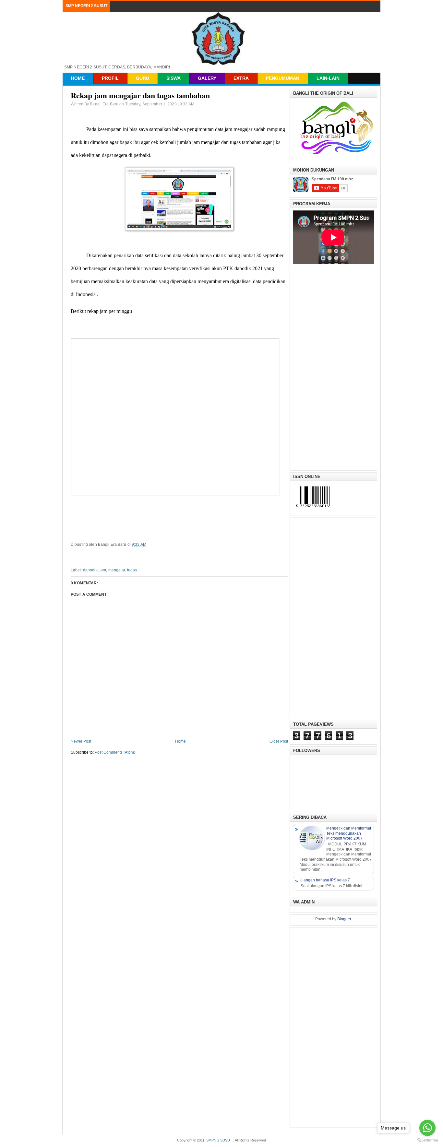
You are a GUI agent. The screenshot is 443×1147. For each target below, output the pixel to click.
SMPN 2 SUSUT (219, 1140)
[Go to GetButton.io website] (427, 1140)
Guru (142, 78)
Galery (207, 78)
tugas (132, 570)
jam (103, 570)
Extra (241, 78)
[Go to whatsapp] (427, 1128)
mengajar (116, 570)
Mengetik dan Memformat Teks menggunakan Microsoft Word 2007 (348, 833)
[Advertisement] (333, 369)
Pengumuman (282, 78)
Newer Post (81, 741)
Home (78, 78)
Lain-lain (328, 78)
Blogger (344, 919)
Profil (110, 78)
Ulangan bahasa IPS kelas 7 (325, 880)
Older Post (278, 741)
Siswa (173, 78)
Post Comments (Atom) (115, 752)
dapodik (90, 570)
